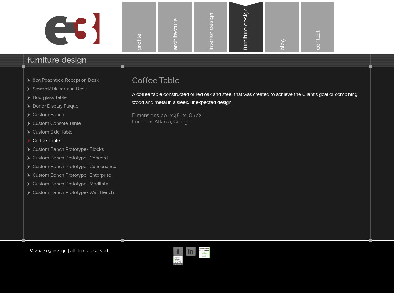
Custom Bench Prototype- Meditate (70, 184)
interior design (210, 27)
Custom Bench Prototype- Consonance (74, 166)
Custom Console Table (57, 123)
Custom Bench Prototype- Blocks (68, 149)
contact (318, 27)
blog (282, 27)
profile (139, 27)
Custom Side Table (53, 132)
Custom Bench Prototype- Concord (70, 158)
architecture (175, 27)
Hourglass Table (50, 97)
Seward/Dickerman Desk (60, 89)
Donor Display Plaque (55, 106)
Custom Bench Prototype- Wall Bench (73, 192)
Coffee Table (46, 140)
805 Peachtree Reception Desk (66, 80)
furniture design (246, 27)
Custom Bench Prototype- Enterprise (72, 175)
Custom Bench (48, 115)
